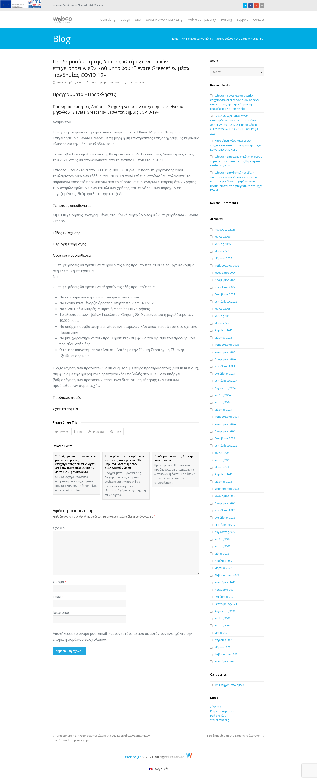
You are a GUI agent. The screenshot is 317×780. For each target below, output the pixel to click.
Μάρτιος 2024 (223, 409)
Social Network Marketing (164, 19)
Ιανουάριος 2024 (225, 424)
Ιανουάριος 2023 (225, 496)
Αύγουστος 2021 (225, 611)
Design (125, 19)
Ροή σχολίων (218, 715)
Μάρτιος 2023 (223, 481)
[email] (262, 5)
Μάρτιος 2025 (223, 337)
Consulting (107, 19)
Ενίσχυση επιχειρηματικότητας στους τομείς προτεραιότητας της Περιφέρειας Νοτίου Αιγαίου (236, 161)
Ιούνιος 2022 (223, 546)
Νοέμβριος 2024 (225, 366)
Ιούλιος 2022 (223, 539)
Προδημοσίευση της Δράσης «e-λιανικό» (173, 458)
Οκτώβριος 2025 (225, 294)
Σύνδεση (215, 707)
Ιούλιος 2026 (223, 237)
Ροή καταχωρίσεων (222, 711)
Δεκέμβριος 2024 (225, 359)
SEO (138, 19)
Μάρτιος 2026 (223, 258)
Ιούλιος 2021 (223, 618)
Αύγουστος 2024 (225, 388)
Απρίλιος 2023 (224, 474)
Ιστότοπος (61, 612)
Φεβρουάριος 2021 (227, 654)
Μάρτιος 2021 (223, 647)
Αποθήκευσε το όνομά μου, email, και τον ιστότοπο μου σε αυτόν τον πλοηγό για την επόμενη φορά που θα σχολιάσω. (122, 636)
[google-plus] (256, 5)
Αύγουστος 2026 (225, 229)
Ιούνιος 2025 (223, 316)
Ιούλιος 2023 (223, 453)
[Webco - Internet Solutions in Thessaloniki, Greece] (62, 19)
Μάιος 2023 (222, 467)
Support (242, 19)
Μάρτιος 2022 (223, 568)
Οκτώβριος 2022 (225, 517)
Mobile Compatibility (201, 19)
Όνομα (59, 581)
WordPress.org (219, 720)
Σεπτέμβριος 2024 (226, 381)
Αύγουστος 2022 (225, 532)
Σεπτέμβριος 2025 (226, 301)
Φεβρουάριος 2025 (227, 345)
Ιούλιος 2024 (223, 395)
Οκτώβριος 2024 (225, 373)
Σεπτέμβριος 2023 (226, 445)
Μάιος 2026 (222, 251)
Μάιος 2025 (222, 323)
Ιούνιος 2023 (223, 460)
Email (58, 597)
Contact (258, 19)
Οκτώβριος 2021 (225, 597)
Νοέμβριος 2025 (225, 287)
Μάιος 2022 (222, 554)
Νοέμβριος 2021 (225, 590)
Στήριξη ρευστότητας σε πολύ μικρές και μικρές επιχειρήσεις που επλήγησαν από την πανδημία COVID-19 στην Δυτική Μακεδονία (76, 464)
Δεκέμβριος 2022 (225, 503)
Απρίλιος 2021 (224, 640)
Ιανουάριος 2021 (225, 661)
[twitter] (245, 5)
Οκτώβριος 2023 (225, 438)
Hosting (226, 19)
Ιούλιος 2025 (223, 309)
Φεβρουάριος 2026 (227, 265)
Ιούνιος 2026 (223, 244)
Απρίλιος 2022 (224, 561)
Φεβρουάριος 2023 (227, 489)
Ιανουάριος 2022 (225, 582)
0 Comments (136, 82)
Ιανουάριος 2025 (225, 352)
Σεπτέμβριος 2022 (226, 525)
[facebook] (250, 5)
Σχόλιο (59, 528)
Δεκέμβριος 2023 (225, 431)
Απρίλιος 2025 (224, 330)
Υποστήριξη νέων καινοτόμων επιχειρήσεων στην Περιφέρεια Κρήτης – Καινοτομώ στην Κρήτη (235, 145)
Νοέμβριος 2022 (225, 510)
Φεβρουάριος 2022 (227, 575)
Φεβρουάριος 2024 (227, 417)
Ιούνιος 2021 (223, 625)
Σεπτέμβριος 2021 (226, 604)
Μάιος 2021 (222, 633)
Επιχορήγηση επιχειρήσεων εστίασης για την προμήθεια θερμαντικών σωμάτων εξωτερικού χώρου (124, 462)
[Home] (189, 757)
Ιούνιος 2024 (223, 402)
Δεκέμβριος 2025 (225, 280)
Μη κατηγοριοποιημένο (105, 82)
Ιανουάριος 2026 (225, 273)
